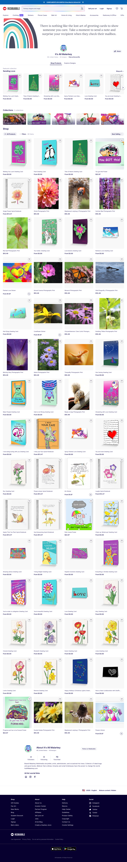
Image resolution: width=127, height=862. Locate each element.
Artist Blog (38, 822)
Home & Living (66, 15)
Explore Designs (70, 63)
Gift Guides (15, 803)
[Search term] (82, 8)
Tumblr (94, 813)
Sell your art (39, 815)
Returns (64, 806)
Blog (12, 812)
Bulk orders (15, 825)
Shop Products (56, 63)
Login (13, 819)
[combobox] (53, 8)
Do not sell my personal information (43, 839)
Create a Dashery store (43, 825)
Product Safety (67, 815)
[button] (63, 2)
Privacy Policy (26, 839)
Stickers (30, 15)
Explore (5, 15)
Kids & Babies (81, 15)
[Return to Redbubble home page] (11, 8)
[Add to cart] (29, 293)
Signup (13, 822)
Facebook (95, 806)
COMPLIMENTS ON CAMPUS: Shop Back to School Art (63, 2)
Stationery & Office (109, 15)
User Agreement (16, 839)
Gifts (122, 15)
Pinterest (95, 816)
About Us (38, 803)
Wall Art (54, 15)
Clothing (18, 15)
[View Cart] (122, 8)
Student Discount (17, 815)
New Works (15, 809)
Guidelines (65, 812)
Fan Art (13, 806)
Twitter (94, 809)
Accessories (94, 15)
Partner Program (41, 809)
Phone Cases (42, 15)
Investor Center (40, 806)
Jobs (36, 819)
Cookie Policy (59, 839)
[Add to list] (19, 75)
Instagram (95, 803)
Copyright (65, 819)
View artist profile (74, 57)
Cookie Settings (67, 825)
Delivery (65, 803)
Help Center (66, 809)
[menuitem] (5, 15)
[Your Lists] (117, 8)
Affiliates (38, 812)
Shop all (119, 71)
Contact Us (66, 822)
